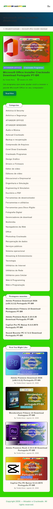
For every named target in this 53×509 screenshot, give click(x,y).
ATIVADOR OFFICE (12, 68)
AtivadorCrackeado (12, 29)
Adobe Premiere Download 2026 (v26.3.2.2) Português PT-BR (21, 302)
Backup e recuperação (16, 140)
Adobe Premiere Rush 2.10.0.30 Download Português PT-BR (21, 318)
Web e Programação (15, 285)
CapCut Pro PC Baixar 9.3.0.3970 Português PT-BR (22, 326)
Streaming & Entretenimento (19, 256)
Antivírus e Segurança (16, 115)
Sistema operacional (15, 251)
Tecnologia (11, 261)
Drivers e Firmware (15, 164)
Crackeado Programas (33, 68)
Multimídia (10, 222)
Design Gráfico (13, 159)
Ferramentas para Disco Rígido (20, 208)
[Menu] (48, 6)
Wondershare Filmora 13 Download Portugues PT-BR (23, 310)
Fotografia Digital (14, 212)
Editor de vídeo (13, 169)
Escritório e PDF (13, 193)
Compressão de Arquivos (17, 145)
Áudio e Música (13, 130)
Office (8, 232)
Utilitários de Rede (14, 270)
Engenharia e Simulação (17, 183)
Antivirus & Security (15, 111)
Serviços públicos (14, 246)
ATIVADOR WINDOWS (16, 125)
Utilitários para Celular (16, 275)
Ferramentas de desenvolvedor (20, 198)
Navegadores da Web (16, 227)
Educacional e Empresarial (18, 178)
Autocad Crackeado (15, 135)
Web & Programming (15, 280)
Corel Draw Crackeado (16, 149)
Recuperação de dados (16, 241)
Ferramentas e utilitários (17, 203)
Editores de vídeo (14, 174)
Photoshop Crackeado (16, 237)
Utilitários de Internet (16, 266)
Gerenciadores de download (19, 217)
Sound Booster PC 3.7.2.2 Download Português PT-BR (24, 334)
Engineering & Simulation (17, 188)
